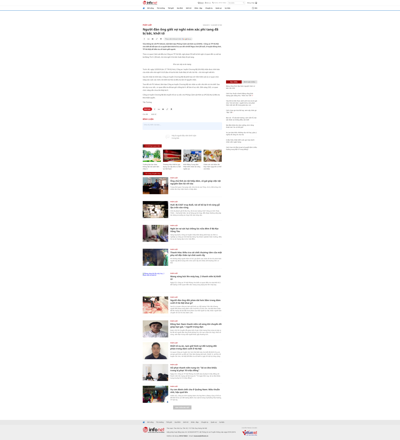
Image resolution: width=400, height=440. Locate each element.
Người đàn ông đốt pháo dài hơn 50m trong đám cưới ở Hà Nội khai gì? (195, 301)
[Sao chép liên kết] (156, 39)
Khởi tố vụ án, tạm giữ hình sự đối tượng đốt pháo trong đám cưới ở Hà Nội (193, 347)
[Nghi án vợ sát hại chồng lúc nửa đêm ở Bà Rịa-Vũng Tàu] (155, 233)
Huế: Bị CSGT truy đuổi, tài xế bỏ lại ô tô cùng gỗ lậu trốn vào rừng (195, 206)
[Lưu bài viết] (160, 39)
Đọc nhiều (234, 82)
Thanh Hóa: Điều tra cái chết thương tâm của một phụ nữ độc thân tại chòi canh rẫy (196, 254)
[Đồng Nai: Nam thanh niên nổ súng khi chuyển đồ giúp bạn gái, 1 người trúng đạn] (155, 328)
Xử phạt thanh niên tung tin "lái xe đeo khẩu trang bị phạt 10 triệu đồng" (193, 369)
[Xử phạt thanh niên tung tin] (155, 372)
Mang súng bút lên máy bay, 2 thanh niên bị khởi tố (195, 277)
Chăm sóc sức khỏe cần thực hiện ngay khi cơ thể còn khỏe (212, 166)
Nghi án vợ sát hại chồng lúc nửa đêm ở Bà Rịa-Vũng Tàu (194, 230)
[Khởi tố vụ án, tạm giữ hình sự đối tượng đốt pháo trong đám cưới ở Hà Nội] (155, 350)
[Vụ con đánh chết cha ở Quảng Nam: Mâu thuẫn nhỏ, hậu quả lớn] (155, 394)
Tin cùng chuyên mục (152, 174)
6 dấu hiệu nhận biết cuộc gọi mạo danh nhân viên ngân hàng (240, 141)
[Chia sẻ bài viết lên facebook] (144, 39)
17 (252, 96)
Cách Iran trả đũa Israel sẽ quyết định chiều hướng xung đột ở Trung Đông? (241, 148)
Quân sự (219, 8)
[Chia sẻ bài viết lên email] (152, 39)
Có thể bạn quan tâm (152, 146)
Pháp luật (147, 25)
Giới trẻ (188, 8)
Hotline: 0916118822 (220, 3)
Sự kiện (227, 8)
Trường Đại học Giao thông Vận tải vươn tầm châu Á (151, 166)
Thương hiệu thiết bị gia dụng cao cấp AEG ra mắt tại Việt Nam (172, 166)
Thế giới (171, 8)
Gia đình (180, 8)
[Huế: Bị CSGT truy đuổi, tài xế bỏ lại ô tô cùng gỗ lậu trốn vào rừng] (155, 209)
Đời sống (150, 8)
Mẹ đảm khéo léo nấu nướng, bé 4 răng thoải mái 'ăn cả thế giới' (240, 126)
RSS (256, 8)
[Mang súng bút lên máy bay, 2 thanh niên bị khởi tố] (155, 281)
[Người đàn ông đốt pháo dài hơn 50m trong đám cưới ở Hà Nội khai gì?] (155, 305)
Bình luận (147, 109)
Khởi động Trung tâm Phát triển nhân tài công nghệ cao (191, 166)
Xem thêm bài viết (182, 407)
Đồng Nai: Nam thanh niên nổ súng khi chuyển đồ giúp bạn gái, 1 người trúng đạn (196, 325)
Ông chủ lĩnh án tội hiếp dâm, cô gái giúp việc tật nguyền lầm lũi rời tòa (195, 182)
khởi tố (153, 114)
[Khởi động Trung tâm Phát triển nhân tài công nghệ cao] (192, 156)
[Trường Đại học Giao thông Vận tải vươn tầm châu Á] (152, 156)
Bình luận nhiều (249, 82)
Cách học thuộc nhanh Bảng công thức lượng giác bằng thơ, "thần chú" (239, 94)
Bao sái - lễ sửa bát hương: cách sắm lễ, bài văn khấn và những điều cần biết (241, 119)
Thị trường (161, 8)
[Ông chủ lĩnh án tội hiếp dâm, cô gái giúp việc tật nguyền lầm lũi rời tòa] (155, 185)
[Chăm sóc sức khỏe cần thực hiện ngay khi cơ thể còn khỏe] (213, 156)
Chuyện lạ (208, 8)
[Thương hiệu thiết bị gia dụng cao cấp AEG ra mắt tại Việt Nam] (172, 156)
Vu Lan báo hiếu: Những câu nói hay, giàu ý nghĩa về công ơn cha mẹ (241, 134)
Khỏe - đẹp (198, 8)
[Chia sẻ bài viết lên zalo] (148, 39)
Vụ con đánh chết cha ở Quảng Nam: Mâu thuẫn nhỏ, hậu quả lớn (195, 391)
